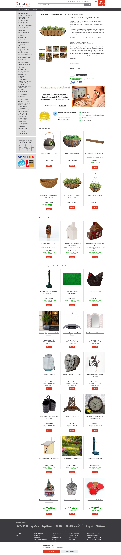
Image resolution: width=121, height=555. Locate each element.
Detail (48, 165)
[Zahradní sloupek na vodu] (95, 456)
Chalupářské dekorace (23, 62)
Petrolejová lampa (22, 78)
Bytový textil (21, 35)
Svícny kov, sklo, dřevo (23, 99)
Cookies (54, 541)
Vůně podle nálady (22, 115)
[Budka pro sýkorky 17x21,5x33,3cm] (49, 456)
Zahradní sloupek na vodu (95, 458)
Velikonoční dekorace (23, 111)
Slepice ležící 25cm (95, 291)
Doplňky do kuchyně (23, 52)
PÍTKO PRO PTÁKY (23, 20)
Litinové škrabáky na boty (24, 71)
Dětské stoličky (21, 47)
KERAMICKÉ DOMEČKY (24, 64)
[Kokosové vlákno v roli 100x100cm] (95, 151)
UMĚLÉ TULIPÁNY (23, 105)
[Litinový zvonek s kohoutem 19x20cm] (95, 373)
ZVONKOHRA (21, 131)
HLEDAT (87, 5)
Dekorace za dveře (22, 44)
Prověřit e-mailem (82, 75)
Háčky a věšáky (22, 59)
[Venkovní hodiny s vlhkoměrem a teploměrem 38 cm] (95, 414)
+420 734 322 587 (71, 1)
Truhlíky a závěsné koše (24, 103)
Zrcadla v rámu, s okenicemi (25, 130)
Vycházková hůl (22, 116)
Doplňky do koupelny (23, 51)
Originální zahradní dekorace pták (72, 458)
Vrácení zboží (37, 537)
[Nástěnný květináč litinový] (72, 151)
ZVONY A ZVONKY (23, 133)
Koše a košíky (21, 67)
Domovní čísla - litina (23, 22)
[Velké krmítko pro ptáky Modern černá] (72, 331)
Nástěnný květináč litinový (72, 153)
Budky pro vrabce (22, 34)
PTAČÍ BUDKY (21, 84)
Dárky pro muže (22, 37)
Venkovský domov (43, 14)
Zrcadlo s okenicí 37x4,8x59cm (95, 333)
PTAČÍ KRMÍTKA (22, 19)
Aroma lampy (21, 29)
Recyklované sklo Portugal (24, 86)
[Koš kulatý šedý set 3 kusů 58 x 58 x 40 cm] (49, 331)
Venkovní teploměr (22, 113)
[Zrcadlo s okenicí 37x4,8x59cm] (95, 331)
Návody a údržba (38, 533)
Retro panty (21, 89)
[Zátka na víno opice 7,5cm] (49, 241)
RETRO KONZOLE (22, 88)
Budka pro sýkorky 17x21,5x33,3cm (49, 458)
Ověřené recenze (56, 533)
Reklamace (37, 535)
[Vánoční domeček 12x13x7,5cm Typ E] (95, 241)
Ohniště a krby (21, 76)
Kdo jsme (36, 541)
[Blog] (42, 9)
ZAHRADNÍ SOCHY (23, 123)
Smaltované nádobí (22, 93)
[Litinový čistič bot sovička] (72, 414)
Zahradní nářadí (22, 121)
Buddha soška (21, 30)
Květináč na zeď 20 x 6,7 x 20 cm (49, 153)
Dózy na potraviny (22, 56)
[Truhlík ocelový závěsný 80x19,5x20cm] (53, 44)
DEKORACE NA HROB (24, 17)
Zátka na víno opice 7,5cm (48, 243)
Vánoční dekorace (22, 106)
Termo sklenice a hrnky (23, 101)
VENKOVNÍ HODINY (23, 14)
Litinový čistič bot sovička (72, 416)
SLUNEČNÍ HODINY (23, 91)
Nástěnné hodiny (22, 74)
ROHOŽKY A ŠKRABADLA (25, 15)
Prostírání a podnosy (23, 83)
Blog (17, 535)
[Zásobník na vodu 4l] (49, 373)
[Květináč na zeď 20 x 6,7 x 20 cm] (49, 151)
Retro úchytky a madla (23, 24)
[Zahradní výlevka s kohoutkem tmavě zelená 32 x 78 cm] (49, 289)
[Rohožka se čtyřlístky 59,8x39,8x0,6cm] (72, 289)
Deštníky (20, 46)
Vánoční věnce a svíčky (23, 110)
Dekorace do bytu (22, 39)
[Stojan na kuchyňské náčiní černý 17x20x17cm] (49, 414)
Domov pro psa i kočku (23, 49)
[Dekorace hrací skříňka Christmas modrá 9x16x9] (49, 498)
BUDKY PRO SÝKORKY (24, 32)
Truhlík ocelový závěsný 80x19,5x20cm (73, 14)
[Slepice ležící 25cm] (95, 289)
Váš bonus (88, 1)
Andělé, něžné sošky (23, 27)
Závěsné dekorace (22, 128)
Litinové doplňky (22, 69)
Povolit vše (51, 551)
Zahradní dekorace (22, 118)
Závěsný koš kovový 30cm (95, 195)
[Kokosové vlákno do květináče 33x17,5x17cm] (49, 193)
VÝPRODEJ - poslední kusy (25, 25)
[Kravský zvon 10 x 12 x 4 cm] (72, 498)
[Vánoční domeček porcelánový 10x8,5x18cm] (72, 241)
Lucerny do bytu (22, 73)
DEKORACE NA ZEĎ (23, 42)
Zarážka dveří (21, 126)
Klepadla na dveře (22, 66)
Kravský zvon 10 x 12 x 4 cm (72, 500)
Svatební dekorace (22, 98)
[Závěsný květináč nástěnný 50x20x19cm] (72, 193)
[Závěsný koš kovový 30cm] (95, 193)
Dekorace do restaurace (24, 41)
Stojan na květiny (22, 96)
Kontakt (81, 1)
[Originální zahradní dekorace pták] (72, 456)
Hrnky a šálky (21, 61)
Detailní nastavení (70, 551)
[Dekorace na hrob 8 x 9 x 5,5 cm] (72, 373)
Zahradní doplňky (22, 120)
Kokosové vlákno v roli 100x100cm (95, 153)
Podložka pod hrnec (23, 79)
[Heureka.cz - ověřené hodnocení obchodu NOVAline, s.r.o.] (21, 167)
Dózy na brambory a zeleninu (25, 54)
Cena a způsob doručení (40, 539)
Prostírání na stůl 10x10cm (95, 500)
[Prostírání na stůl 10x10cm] (95, 498)
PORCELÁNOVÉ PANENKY (25, 81)
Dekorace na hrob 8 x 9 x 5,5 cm (72, 375)
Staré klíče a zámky (22, 94)
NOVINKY (35, 9)
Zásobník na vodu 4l (49, 375)
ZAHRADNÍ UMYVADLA (24, 125)
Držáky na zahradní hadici (24, 57)
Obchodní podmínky (57, 537)
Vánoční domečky (22, 108)
